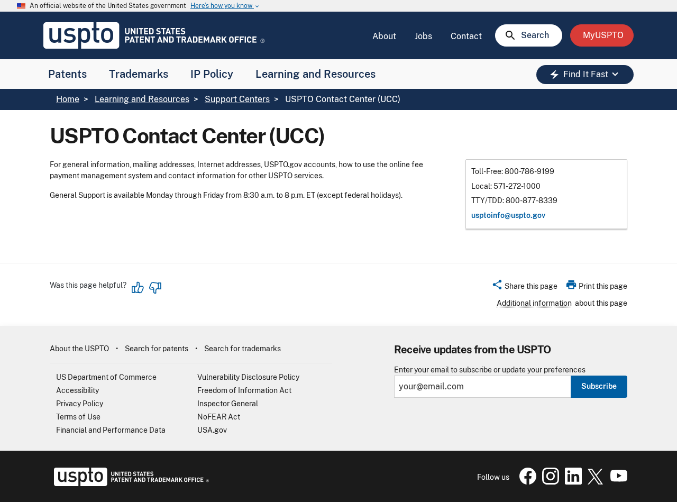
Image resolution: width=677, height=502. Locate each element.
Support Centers (237, 99)
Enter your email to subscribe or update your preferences (489, 370)
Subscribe (599, 386)
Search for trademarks (242, 348)
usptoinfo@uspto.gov (508, 215)
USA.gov (212, 430)
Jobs (423, 36)
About (384, 36)
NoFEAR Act (218, 417)
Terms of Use (78, 417)
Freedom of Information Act (244, 390)
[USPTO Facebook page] (525, 482)
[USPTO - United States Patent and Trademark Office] (129, 483)
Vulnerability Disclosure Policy (248, 377)
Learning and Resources (315, 74)
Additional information (534, 303)
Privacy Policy (79, 403)
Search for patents (156, 348)
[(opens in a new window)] (548, 482)
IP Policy (211, 74)
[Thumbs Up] (138, 287)
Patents (67, 74)
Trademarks (138, 74)
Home (67, 99)
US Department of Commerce (106, 377)
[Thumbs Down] (155, 287)
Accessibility (77, 390)
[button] (524, 288)
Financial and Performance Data (111, 430)
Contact (466, 36)
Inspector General (227, 403)
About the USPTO (79, 348)
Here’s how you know (225, 6)
